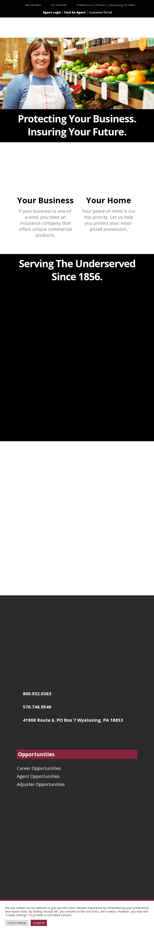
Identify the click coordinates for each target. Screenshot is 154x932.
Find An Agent (75, 12)
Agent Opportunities (38, 776)
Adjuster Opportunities (41, 784)
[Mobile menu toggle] (19, 27)
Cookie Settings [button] (16, 923)
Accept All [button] (39, 923)
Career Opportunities (39, 768)
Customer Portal (100, 12)
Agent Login (52, 12)
